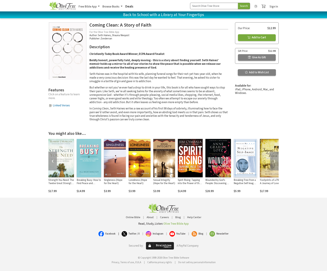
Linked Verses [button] (61, 105)
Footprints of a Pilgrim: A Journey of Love (272, 181)
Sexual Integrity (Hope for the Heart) (164, 181)
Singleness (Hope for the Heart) (113, 181)
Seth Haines (104, 35)
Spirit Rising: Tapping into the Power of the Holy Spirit (189, 183)
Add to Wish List (258, 72)
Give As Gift (259, 57)
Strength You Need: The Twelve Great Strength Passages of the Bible (61, 183)
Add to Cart (258, 37)
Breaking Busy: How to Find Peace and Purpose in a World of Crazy (89, 185)
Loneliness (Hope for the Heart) (138, 181)
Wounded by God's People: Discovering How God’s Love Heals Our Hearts (217, 185)
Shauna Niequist (120, 35)
